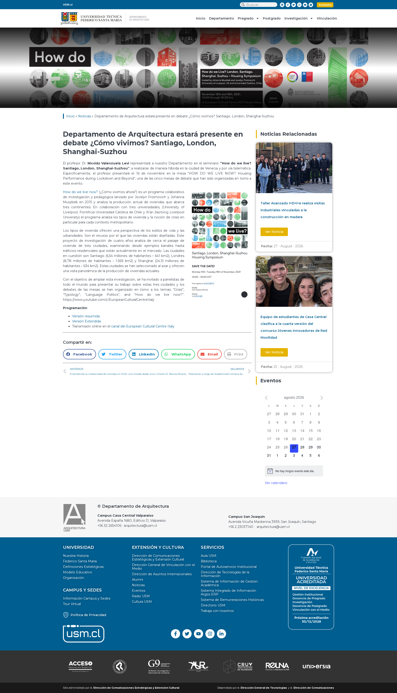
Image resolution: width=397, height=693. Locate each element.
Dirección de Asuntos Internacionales (162, 574)
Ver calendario (276, 483)
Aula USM (208, 556)
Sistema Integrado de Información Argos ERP (228, 592)
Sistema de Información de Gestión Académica (229, 583)
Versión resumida (86, 316)
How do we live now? (80, 192)
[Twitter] (293, 5)
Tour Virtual (72, 604)
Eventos (138, 591)
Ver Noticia (274, 232)
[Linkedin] (282, 5)
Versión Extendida (86, 321)
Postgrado (272, 18)
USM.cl (68, 4)
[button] (79, 354)
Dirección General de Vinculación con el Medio (163, 567)
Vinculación (327, 18)
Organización (73, 578)
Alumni (137, 580)
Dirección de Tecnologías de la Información (225, 574)
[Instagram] (299, 5)
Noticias (84, 116)
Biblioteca (209, 561)
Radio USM (141, 596)
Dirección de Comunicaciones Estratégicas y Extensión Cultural (158, 557)
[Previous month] (266, 398)
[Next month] (321, 398)
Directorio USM (213, 605)
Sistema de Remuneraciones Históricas (232, 600)
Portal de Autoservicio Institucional (229, 567)
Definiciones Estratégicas (83, 567)
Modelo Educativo (77, 572)
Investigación (296, 18)
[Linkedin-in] (221, 633)
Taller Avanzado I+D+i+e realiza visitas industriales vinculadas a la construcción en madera (293, 210)
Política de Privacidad (88, 615)
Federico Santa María (80, 561)
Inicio (200, 18)
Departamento (221, 18)
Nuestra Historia (76, 556)
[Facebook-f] (288, 5)
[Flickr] (311, 5)
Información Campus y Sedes (86, 598)
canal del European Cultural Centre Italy (142, 326)
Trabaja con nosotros (217, 611)
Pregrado (246, 18)
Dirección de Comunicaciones (313, 687)
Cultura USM (142, 602)
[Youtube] (305, 5)
